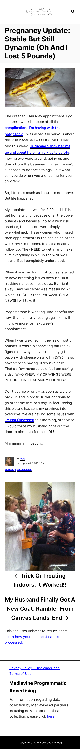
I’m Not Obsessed (19, 420)
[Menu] (6, 12)
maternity (10, 469)
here (50, 716)
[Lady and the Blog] (39, 12)
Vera (22, 458)
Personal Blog (24, 469)
